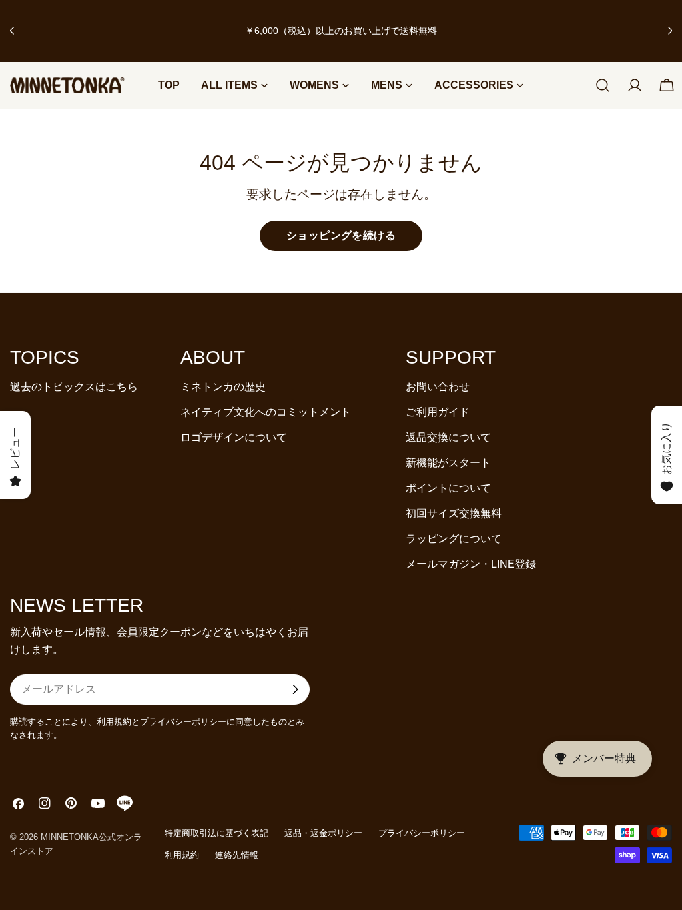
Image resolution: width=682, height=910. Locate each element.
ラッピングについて (454, 538)
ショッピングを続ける (341, 235)
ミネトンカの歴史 (223, 386)
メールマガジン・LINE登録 (471, 564)
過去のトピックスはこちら (74, 386)
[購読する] (295, 689)
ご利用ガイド (438, 412)
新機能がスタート (448, 462)
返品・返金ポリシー (323, 833)
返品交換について (448, 437)
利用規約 (182, 855)
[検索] (602, 85)
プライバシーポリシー (421, 833)
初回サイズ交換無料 (454, 513)
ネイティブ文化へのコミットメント (265, 412)
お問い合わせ (438, 386)
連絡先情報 (236, 855)
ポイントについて (448, 488)
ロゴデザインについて (233, 437)
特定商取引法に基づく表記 (216, 833)
